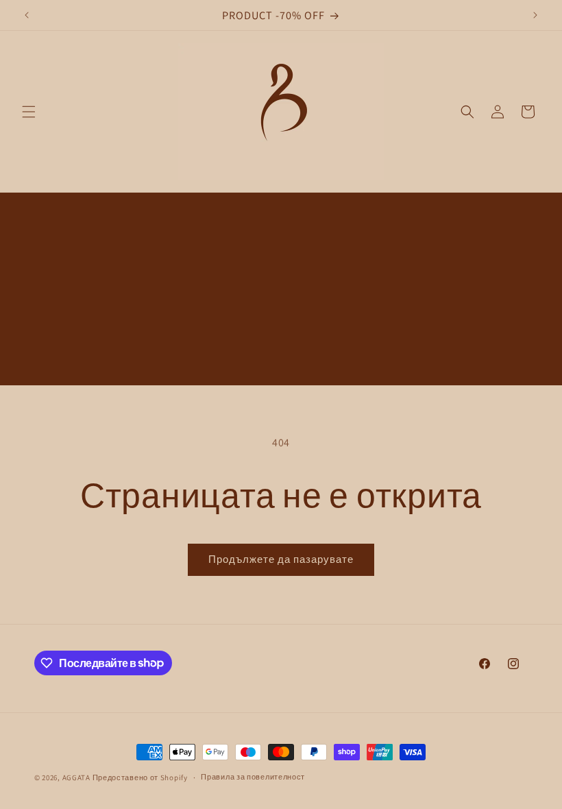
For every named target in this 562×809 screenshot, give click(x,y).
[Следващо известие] (535, 15)
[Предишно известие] (27, 15)
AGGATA (77, 777)
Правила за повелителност (253, 777)
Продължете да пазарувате (281, 559)
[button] (29, 112)
